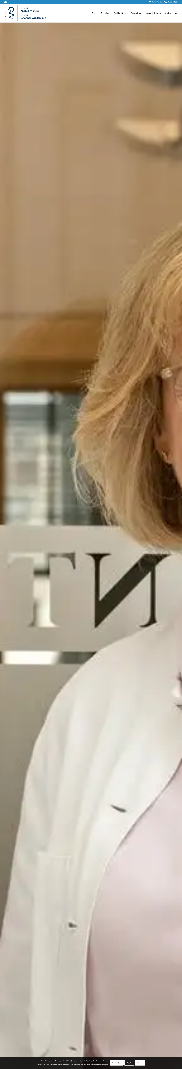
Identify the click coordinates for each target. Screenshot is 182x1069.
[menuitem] (155, 2)
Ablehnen (140, 1063)
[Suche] (175, 13)
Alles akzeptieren (116, 1063)
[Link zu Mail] (5, 2)
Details (129, 1063)
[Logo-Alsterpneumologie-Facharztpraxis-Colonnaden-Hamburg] (25, 13)
